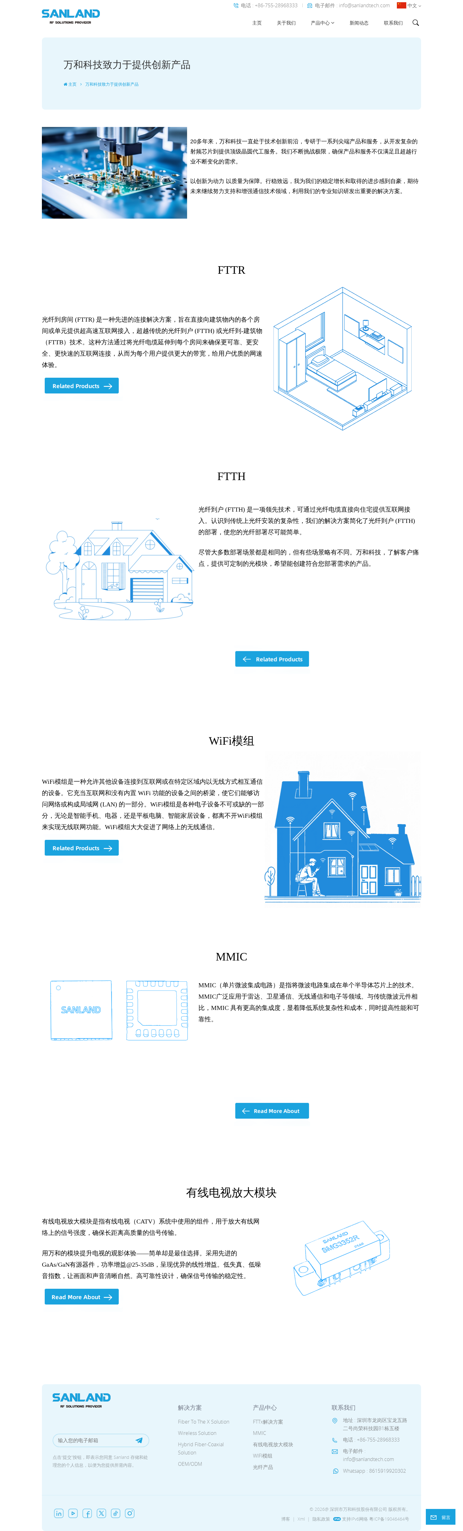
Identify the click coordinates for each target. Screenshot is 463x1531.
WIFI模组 (262, 1455)
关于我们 (286, 22)
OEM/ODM (190, 1463)
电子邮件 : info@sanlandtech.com (352, 6)
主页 (257, 22)
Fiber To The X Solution (203, 1421)
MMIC (259, 1433)
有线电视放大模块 (273, 1444)
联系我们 (393, 22)
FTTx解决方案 (268, 1421)
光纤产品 (263, 1467)
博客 (285, 1519)
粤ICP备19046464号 (389, 1519)
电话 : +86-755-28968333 (269, 6)
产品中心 (320, 22)
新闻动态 (359, 22)
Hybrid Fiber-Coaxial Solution (201, 1448)
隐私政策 (321, 1519)
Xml (301, 1519)
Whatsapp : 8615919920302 (374, 1470)
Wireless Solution (197, 1433)
